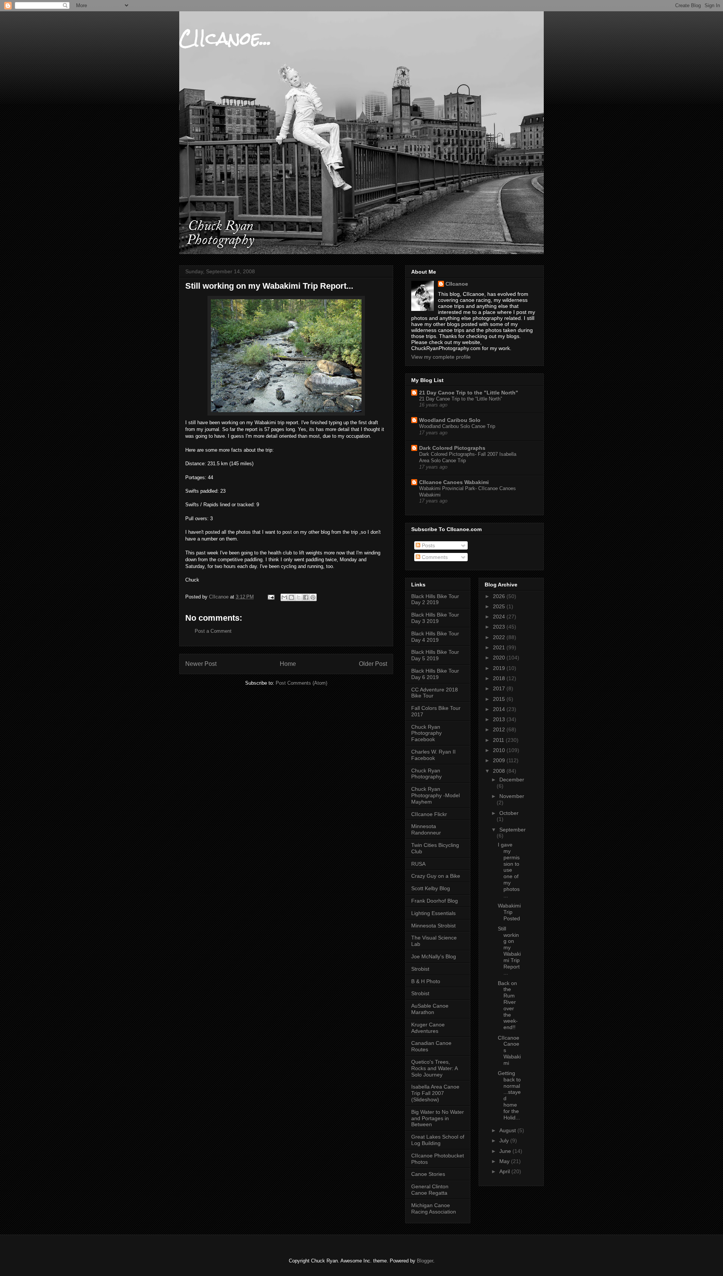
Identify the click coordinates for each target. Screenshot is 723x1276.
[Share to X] (298, 597)
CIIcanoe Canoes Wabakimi (454, 482)
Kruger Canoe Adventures (428, 1028)
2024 (499, 617)
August (508, 1130)
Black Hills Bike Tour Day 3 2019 (435, 618)
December (511, 780)
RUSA (418, 864)
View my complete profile (441, 357)
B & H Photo (425, 981)
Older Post (373, 664)
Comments (434, 557)
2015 (499, 699)
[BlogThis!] (291, 597)
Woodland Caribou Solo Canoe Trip (457, 426)
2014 (499, 709)
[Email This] (284, 597)
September (512, 830)
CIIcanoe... (225, 38)
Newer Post (201, 664)
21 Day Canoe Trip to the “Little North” (460, 399)
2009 (499, 760)
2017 (499, 688)
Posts (427, 545)
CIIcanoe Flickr (429, 814)
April (505, 1171)
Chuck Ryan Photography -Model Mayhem (435, 795)
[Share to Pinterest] (313, 597)
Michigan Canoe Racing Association (433, 1208)
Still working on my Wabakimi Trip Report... (509, 951)
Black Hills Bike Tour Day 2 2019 (435, 599)
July (504, 1140)
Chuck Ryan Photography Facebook (426, 733)
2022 (499, 637)
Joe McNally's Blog (433, 956)
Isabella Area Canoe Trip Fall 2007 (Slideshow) (435, 1093)
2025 (499, 606)
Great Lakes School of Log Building (437, 1140)
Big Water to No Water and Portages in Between (437, 1118)
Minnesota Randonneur (426, 829)
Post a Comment (213, 631)
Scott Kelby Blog (430, 888)
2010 (499, 750)
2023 (499, 627)
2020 (499, 658)
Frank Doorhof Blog (434, 901)
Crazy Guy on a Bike (435, 876)
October (509, 813)
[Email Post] (270, 597)
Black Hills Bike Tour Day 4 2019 (435, 636)
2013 (499, 719)
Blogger (425, 1261)
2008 (499, 771)
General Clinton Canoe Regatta (429, 1189)
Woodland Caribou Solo (449, 420)
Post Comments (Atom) (301, 683)
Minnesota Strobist (433, 926)
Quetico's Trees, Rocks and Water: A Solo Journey (434, 1068)
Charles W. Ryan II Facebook (433, 755)
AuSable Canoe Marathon (429, 1009)
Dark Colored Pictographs (452, 448)
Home (288, 664)
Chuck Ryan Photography (426, 773)
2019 (499, 668)
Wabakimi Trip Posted (509, 912)
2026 (499, 596)
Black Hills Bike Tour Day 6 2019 (435, 674)
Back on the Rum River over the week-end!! (508, 1005)
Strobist (420, 969)
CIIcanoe (456, 284)
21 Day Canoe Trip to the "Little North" (468, 393)
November (511, 796)
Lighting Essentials (433, 913)
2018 (499, 678)
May (505, 1161)
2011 (499, 740)
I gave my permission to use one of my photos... (509, 870)
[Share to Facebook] (306, 597)
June (506, 1151)
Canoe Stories (428, 1174)
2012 (499, 729)
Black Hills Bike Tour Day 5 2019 (435, 655)
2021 (499, 647)
